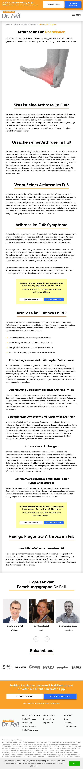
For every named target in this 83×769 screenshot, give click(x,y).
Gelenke (24, 25)
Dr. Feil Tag (27, 722)
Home (8, 25)
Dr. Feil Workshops (30, 730)
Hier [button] (43, 763)
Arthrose (33, 25)
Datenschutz (10, 763)
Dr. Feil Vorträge (29, 719)
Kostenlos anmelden (73, 4)
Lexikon (15, 25)
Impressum (48, 722)
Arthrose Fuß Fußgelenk (48, 25)
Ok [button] (74, 763)
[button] (38, 766)
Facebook (68, 722)
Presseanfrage (70, 726)
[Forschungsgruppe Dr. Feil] (11, 12)
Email (66, 719)
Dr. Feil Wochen (29, 726)
